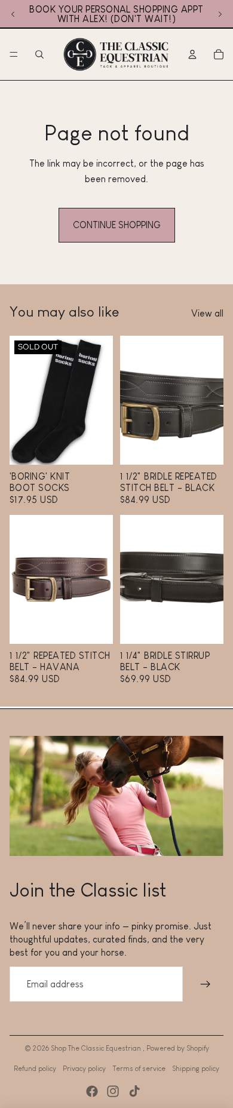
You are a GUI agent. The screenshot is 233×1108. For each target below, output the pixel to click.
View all (207, 313)
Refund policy (35, 1068)
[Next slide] (220, 14)
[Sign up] (205, 984)
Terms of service (139, 1068)
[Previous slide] (13, 14)
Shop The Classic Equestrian (97, 1048)
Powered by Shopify (177, 1048)
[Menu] (13, 54)
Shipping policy (195, 1068)
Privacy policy (84, 1068)
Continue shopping (117, 225)
